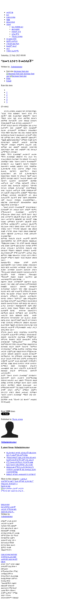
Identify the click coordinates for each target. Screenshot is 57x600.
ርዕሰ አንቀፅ (5, 554)
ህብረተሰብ (5, 504)
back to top (5, 486)
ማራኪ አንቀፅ (17, 419)
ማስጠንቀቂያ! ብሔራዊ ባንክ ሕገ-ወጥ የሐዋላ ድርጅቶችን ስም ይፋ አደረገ (21, 458)
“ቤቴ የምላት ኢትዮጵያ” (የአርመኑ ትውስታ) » (17, 482)
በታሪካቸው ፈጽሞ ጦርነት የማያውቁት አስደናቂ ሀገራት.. (9, 509)
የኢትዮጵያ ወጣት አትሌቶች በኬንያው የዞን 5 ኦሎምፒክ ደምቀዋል (21, 454)
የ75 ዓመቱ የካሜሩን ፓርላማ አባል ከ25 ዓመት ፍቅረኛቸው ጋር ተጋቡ (19, 463)
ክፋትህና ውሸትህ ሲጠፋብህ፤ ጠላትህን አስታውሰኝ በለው (9, 558)
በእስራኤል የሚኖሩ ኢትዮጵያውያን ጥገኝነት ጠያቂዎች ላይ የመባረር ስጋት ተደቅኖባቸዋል (21, 469)
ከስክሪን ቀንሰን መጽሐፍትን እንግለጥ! (21, 474)
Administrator (16, 67)
